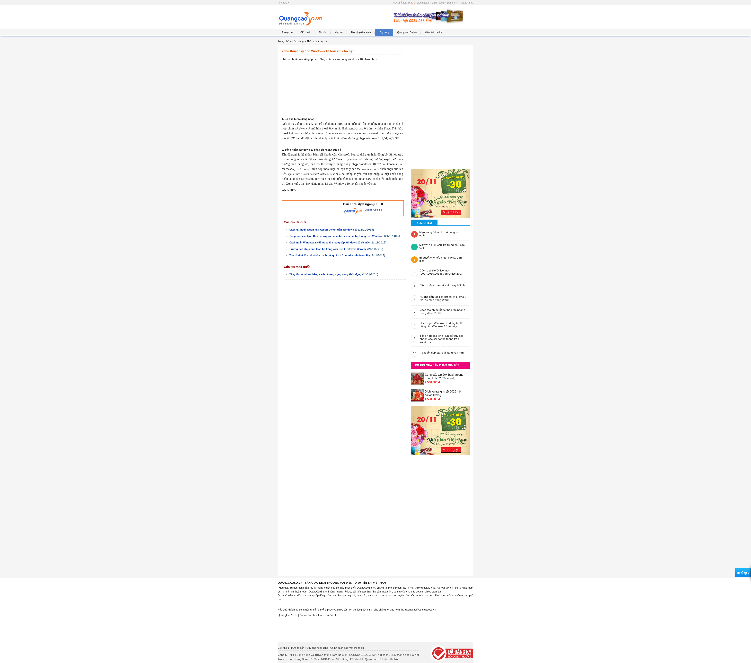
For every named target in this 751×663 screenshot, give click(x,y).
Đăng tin (451, 2)
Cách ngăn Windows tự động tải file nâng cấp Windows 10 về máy (329, 242)
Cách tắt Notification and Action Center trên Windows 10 (323, 229)
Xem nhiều (424, 222)
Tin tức (283, 2)
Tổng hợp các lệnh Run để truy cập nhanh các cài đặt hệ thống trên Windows (336, 236)
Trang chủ (287, 32)
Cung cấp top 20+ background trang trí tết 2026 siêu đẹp (444, 376)
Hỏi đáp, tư (331, 615)
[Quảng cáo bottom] (440, 429)
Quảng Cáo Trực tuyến (312, 615)
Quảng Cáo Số (373, 209)
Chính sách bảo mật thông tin (347, 647)
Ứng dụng (384, 32)
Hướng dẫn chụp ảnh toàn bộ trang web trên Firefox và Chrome (328, 249)
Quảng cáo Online (407, 32)
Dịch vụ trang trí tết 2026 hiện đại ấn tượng (443, 393)
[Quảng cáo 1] (440, 191)
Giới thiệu (305, 32)
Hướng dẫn (297, 647)
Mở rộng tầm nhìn (361, 32)
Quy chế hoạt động (403, 2)
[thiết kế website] (427, 16)
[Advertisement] (359, 19)
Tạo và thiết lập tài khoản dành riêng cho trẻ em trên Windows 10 (328, 255)
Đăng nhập (467, 2)
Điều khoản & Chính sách (430, 2)
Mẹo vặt (339, 32)
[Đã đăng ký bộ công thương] (451, 653)
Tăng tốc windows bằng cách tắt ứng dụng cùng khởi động (325, 274)
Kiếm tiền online (433, 32)
